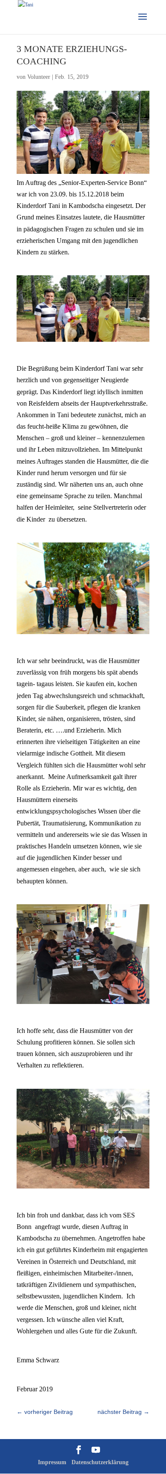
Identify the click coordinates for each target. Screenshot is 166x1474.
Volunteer (38, 77)
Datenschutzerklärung (100, 1462)
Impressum (52, 1462)
